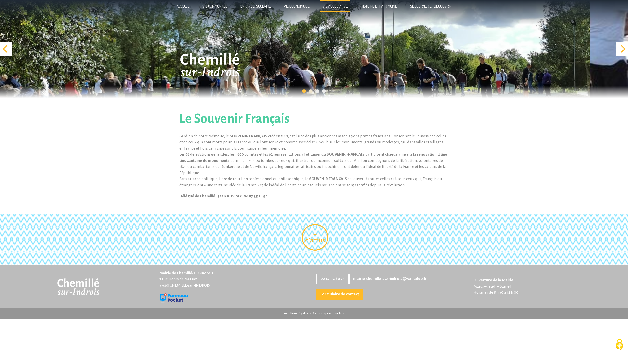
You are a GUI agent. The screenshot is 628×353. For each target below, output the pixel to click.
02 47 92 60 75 (332, 279)
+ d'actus (315, 237)
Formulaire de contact (339, 294)
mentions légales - (297, 313)
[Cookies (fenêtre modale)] (619, 344)
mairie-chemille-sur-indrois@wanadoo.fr (390, 279)
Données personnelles (327, 313)
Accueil (183, 6)
